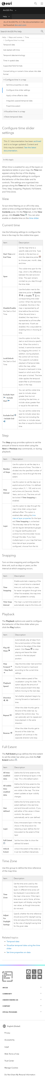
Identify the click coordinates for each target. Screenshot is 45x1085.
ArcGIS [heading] (5, 988)
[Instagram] (34, 977)
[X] (34, 971)
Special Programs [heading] (9, 1012)
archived (37, 141)
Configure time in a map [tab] (15, 80)
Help (5, 17)
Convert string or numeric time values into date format (22, 72)
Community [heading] (7, 994)
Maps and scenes (15, 37)
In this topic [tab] (8, 160)
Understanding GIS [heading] (10, 1000)
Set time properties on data (17, 85)
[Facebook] (28, 971)
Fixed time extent (13, 106)
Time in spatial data (11, 61)
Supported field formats (12, 66)
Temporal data (9, 45)
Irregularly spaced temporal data (19, 101)
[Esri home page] (7, 4)
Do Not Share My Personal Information (19, 1075)
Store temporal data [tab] (13, 117)
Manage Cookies (11, 1068)
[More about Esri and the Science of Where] (7, 977)
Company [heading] (6, 1006)
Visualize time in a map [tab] (15, 111)
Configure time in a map (14, 40)
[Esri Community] (28, 977)
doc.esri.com (20, 25)
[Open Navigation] (42, 3)
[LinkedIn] (40, 971)
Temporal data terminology (14, 55)
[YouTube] (40, 977)
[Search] (35, 3)
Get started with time (11, 50)
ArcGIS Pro (8, 10)
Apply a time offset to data (16, 95)
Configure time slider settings (18, 90)
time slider (34, 218)
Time (27, 37)
